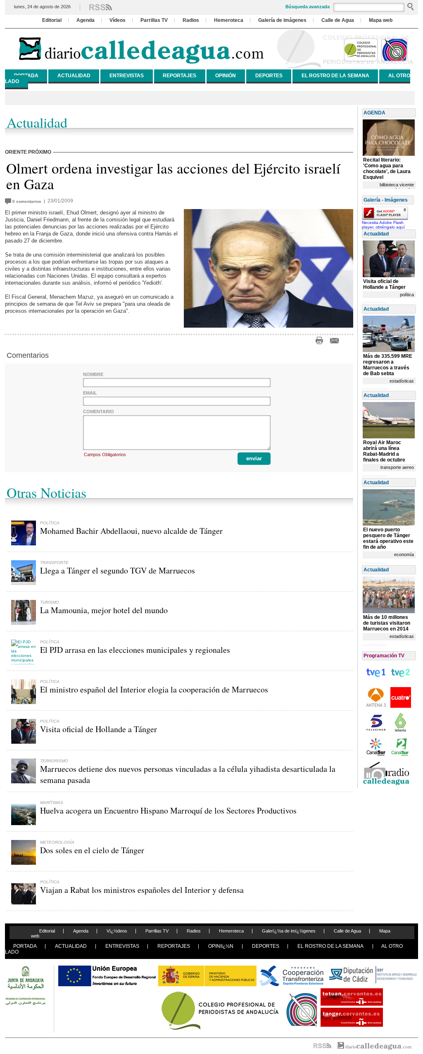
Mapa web (380, 20)
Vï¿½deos (117, 930)
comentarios (28, 201)
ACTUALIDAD (73, 76)
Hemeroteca (228, 20)
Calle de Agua (337, 20)
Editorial (52, 20)
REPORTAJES (179, 76)
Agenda (85, 20)
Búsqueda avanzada (307, 6)
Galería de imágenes (282, 20)
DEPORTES (269, 76)
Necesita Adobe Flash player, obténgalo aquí (383, 224)
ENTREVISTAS (126, 76)
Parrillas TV (154, 20)
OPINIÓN (225, 76)
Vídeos (117, 20)
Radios (191, 20)
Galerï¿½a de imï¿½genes (289, 930)
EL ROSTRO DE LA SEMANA (335, 76)
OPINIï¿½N (220, 946)
